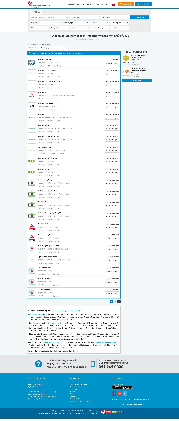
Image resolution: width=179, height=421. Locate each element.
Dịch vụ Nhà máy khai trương (37, 387)
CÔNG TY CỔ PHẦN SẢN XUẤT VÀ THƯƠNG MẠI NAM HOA (57, 95)
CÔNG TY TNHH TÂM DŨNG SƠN (48, 227)
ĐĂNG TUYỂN (127, 4)
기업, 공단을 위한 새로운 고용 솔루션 (81, 401)
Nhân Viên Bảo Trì (43, 125)
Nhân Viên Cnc (42, 202)
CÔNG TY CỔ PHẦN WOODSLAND (48, 63)
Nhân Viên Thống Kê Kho (46, 103)
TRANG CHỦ (71, 4)
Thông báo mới (74, 387)
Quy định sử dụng (75, 389)
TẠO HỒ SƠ (81, 4)
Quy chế (72, 394)
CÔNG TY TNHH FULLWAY (46, 74)
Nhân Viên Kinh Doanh (45, 59)
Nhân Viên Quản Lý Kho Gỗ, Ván (48, 246)
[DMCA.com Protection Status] (117, 411)
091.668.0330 (35, 396)
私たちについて (75, 399)
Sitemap (72, 396)
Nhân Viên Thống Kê (44, 235)
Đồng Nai (41, 77)
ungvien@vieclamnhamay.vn (41, 399)
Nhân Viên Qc (42, 92)
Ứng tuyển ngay (112, 63)
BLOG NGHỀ (106, 4)
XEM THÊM (138, 80)
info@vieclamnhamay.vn (40, 394)
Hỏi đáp (72, 391)
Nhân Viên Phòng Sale (45, 278)
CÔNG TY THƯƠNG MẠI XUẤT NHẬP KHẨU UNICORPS (55, 260)
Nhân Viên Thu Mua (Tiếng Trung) (48, 136)
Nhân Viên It (42, 114)
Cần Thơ (41, 274)
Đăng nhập (144, 4)
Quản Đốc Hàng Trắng (45, 180)
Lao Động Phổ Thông (44, 147)
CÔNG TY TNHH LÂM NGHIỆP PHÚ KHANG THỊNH (54, 183)
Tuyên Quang (43, 66)
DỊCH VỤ (97, 4)
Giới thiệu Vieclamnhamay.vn (79, 384)
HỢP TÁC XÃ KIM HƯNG (45, 271)
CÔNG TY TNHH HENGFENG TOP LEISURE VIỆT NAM (55, 117)
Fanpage (50, 363)
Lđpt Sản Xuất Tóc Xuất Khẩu (47, 257)
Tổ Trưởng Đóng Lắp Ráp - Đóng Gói (49, 213)
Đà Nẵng (41, 263)
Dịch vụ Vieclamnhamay (35, 384)
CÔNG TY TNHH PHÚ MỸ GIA (47, 161)
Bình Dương (42, 110)
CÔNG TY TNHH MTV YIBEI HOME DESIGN (51, 150)
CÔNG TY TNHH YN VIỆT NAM (47, 106)
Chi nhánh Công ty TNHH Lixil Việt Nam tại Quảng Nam (139, 70)
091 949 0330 (111, 366)
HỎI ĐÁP (90, 4)
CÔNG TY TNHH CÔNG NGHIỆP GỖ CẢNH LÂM (53, 249)
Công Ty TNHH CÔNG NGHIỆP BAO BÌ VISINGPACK (138, 58)
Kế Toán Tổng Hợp (44, 289)
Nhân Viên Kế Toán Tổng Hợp (47, 158)
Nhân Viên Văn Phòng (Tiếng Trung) (49, 81)
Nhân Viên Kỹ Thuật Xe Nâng (47, 70)
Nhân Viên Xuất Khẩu (44, 224)
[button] (84, 17)
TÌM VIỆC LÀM (36, 12)
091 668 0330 (64, 363)
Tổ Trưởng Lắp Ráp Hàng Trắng (48, 191)
